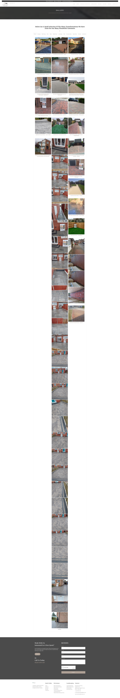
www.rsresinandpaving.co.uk (80, 694)
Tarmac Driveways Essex (58, 690)
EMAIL (62, 654)
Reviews (46, 689)
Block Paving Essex (57, 685)
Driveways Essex (69, 689)
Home (46, 685)
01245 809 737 (12, 3)
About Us (46, 686)
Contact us (47, 690)
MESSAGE (63, 658)
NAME (62, 646)
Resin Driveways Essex (58, 686)
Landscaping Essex (57, 691)
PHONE (62, 650)
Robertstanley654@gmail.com (68, 1)
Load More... (59, 629)
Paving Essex (56, 689)
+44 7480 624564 (58, 1)
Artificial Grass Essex (70, 686)
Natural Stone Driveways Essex (59, 692)
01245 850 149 (50, 1)
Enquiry (37, 654)
